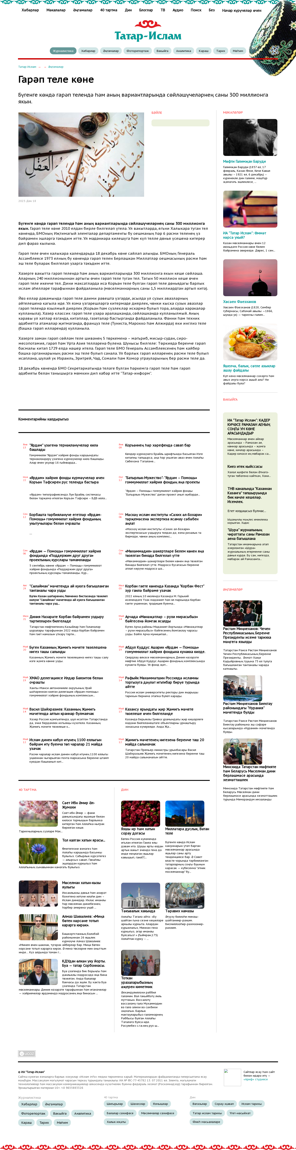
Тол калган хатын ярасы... (83, 840)
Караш (203, 51)
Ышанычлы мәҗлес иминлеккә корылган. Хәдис (248, 521)
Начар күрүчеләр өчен (241, 10)
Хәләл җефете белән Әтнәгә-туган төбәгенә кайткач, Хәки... (249, 474)
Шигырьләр (115, 1104)
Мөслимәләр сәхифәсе (157, 1113)
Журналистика (63, 51)
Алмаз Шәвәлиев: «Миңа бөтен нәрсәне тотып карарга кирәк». (83, 920)
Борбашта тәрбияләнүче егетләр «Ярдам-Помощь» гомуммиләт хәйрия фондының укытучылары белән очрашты (65, 518)
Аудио (178, 10)
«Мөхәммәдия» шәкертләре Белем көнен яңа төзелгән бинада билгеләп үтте (164, 553)
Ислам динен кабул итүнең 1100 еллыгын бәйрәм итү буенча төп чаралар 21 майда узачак (65, 744)
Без (212, 10)
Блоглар (146, 10)
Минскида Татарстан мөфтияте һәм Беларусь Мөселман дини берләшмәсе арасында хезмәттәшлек (249, 773)
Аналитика (183, 51)
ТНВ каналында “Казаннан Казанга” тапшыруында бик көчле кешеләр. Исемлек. (250, 495)
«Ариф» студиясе (256, 1079)
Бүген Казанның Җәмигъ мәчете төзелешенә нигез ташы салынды (68, 649)
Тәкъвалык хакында (138, 911)
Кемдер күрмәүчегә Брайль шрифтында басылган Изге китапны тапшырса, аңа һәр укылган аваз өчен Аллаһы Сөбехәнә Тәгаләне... (164, 457)
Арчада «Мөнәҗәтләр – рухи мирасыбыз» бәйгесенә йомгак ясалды (161, 619)
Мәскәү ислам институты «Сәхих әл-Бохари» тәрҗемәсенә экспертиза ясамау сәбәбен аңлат (163, 518)
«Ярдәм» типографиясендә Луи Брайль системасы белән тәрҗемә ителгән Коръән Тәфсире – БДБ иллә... (68, 496)
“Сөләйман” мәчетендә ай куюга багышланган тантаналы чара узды (69, 588)
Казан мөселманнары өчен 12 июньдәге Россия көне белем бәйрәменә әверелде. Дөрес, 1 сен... (249, 246)
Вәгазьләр (200, 1104)
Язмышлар (160, 1104)
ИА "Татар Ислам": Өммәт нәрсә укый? (244, 235)
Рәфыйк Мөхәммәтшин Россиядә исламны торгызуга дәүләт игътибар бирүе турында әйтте (162, 682)
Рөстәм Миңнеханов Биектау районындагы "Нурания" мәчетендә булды (247, 707)
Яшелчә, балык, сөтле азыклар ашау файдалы (249, 368)
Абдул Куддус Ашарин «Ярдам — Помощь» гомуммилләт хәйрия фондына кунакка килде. (165, 649)
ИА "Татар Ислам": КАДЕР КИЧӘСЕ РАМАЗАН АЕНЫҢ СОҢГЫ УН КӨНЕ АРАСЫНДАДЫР (249, 426)
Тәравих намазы (179, 911)
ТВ (163, 10)
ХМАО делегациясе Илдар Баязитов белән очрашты (66, 680)
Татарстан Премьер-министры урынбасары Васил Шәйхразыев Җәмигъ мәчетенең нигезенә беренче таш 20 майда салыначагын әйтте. (164, 753)
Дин (128, 10)
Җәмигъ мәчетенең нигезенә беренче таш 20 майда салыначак (164, 742)
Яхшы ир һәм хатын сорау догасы (138, 831)
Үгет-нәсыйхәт (240, 1113)
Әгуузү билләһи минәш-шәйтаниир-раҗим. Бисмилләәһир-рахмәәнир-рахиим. (184, 922)
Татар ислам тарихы (207, 1113)
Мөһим (238, 51)
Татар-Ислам (27, 67)
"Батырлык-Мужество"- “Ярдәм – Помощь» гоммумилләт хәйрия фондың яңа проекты (162, 480)
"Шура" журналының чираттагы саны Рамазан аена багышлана (249, 534)
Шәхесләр (138, 1104)
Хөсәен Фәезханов (239, 301)
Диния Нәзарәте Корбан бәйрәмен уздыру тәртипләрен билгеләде (66, 619)
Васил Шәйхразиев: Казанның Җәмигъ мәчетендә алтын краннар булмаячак (62, 711)
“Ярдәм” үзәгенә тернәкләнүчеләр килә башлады (63, 447)
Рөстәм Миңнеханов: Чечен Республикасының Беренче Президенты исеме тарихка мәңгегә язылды (247, 635)
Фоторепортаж (138, 51)
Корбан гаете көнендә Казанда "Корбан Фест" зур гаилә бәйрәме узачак (164, 588)
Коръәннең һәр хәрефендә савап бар (158, 445)
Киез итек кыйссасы (245, 466)
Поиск (196, 10)
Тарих (220, 51)
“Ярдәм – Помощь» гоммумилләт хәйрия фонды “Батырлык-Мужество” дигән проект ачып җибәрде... (162, 492)
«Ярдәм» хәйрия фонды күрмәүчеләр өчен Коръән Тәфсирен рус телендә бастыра (66, 480)
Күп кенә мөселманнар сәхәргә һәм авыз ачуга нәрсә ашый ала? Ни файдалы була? (248, 379)
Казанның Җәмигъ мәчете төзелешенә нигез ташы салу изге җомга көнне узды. (68, 659)
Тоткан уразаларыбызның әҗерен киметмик (137, 982)
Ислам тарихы (252, 1104)
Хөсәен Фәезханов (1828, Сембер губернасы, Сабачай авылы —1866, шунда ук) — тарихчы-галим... (248, 311)
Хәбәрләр (31, 10)
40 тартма (108, 10)
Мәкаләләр (56, 10)
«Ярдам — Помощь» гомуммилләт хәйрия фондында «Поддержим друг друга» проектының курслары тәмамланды (65, 555)
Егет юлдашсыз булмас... (247, 511)
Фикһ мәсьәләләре (206, 1122)
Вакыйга (162, 51)
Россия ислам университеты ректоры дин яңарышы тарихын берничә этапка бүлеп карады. (161, 694)
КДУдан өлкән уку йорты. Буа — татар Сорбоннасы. (84, 963)
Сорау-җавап (224, 1104)
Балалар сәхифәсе (120, 1113)
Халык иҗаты (116, 1122)
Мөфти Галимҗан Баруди (244, 161)
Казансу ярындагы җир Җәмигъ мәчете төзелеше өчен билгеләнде (159, 711)
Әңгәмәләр (83, 10)
